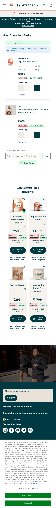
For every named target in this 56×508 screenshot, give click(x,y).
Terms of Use (32, 483)
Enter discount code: (15, 150)
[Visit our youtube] (17, 430)
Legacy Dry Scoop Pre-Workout (38, 288)
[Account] (44, 5)
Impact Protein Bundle (38, 218)
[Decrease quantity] (21, 88)
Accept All (28, 503)
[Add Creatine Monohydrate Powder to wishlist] (23, 199)
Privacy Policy (18, 483)
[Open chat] (30, 430)
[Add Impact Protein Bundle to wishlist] (44, 199)
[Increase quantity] (37, 88)
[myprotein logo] (27, 5)
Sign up (11, 398)
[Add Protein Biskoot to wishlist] (23, 267)
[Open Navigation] (5, 5)
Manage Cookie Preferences (17, 406)
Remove (22, 95)
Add (46, 156)
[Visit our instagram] (5, 430)
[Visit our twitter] (24, 430)
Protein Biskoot (17, 285)
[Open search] (12, 5)
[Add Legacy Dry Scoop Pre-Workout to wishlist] (44, 267)
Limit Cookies (28, 496)
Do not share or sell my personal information (25, 413)
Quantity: (23, 82)
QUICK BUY (20, 250)
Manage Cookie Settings (28, 488)
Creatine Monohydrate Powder (17, 219)
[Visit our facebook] (11, 430)
